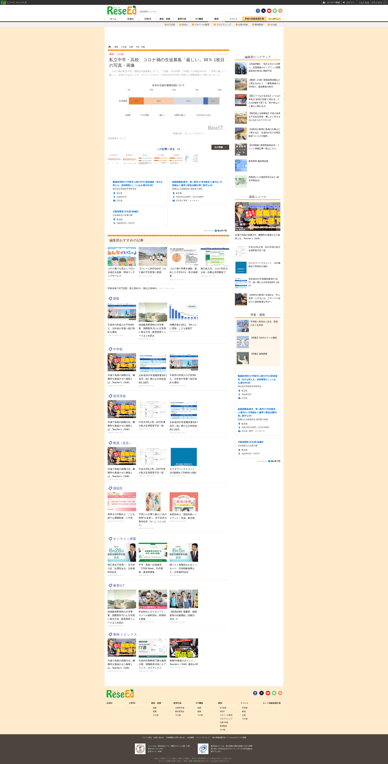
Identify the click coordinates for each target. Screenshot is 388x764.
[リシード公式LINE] (274, 693)
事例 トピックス (125, 634)
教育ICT (119, 585)
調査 (116, 298)
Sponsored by (209, 230)
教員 (244, 711)
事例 (216, 19)
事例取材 (259, 24)
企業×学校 (243, 24)
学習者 (245, 708)
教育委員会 (179, 711)
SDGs (184, 24)
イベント (233, 19)
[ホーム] (110, 47)
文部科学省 (179, 708)
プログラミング (223, 24)
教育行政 (182, 19)
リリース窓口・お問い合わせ (153, 737)
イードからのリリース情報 (236, 737)
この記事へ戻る (168, 148)
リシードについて (203, 737)
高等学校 (119, 396)
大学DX (147, 19)
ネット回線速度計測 (272, 703)
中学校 (118, 349)
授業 (155, 708)
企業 (244, 715)
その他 (273, 24)
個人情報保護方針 (219, 737)
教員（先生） (122, 443)
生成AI (130, 19)
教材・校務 (165, 19)
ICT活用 (171, 24)
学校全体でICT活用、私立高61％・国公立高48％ (141, 288)
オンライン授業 (124, 539)
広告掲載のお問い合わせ (175, 737)
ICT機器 (199, 19)
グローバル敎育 (201, 24)
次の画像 (218, 147)
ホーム (113, 19)
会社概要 (190, 737)
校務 (155, 711)
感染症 (118, 488)
